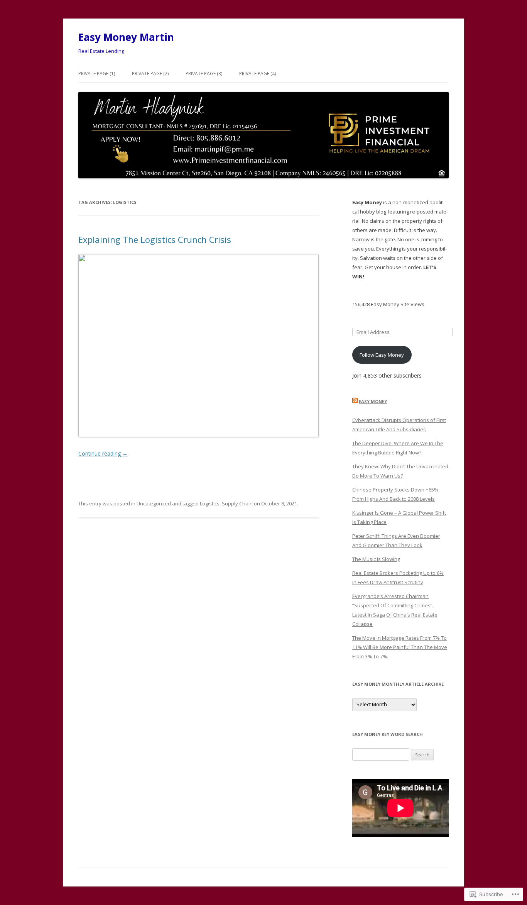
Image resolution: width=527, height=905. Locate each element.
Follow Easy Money (382, 354)
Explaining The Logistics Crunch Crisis (154, 239)
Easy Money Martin (126, 37)
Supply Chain (237, 503)
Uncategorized (154, 503)
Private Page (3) (204, 73)
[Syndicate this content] (355, 401)
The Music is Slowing (376, 559)
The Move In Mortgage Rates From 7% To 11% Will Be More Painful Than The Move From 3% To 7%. (399, 647)
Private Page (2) (150, 73)
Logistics (210, 503)
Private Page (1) (96, 73)
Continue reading (103, 453)
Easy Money (373, 401)
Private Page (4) (257, 73)
